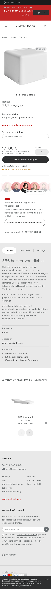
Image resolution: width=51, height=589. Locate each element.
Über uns (31, 477)
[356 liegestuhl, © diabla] (25, 412)
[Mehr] (46, 152)
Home (4, 37)
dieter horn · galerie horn (25, 26)
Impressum (7, 488)
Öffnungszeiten (34, 480)
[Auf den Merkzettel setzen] (46, 423)
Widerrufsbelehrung (11, 492)
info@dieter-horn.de (16, 469)
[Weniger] (38, 152)
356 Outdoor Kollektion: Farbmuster (21, 360)
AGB (4, 480)
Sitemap (6, 477)
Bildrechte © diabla (25, 95)
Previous (21, 432)
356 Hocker (24, 37)
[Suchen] (45, 26)
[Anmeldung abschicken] (46, 529)
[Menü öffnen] (5, 26)
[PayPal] (15, 575)
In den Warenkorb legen (25, 160)
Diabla (13, 37)
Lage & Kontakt (34, 484)
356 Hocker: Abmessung (15, 357)
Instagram (11, 555)
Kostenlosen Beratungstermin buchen (25, 223)
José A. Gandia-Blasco (22, 118)
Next (29, 432)
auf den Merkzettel (17, 166)
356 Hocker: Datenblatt (15, 353)
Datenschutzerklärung (12, 484)
